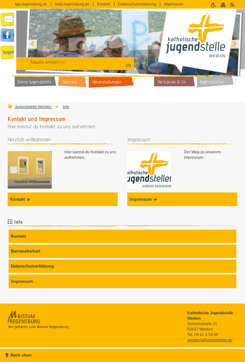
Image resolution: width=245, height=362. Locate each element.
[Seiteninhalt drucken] (224, 4)
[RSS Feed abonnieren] (233, 4)
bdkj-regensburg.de (72, 4)
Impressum (173, 4)
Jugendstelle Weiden (33, 107)
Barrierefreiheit (25, 251)
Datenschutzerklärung (137, 4)
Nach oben (21, 355)
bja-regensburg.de (31, 4)
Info (66, 107)
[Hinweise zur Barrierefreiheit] (214, 4)
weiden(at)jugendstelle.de (210, 340)
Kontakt (103, 4)
